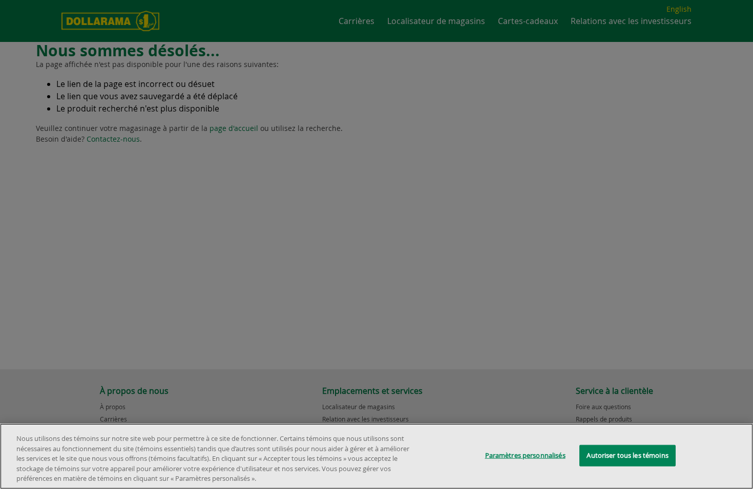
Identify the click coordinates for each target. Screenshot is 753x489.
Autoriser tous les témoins (627, 455)
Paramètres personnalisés (525, 455)
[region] (376, 456)
